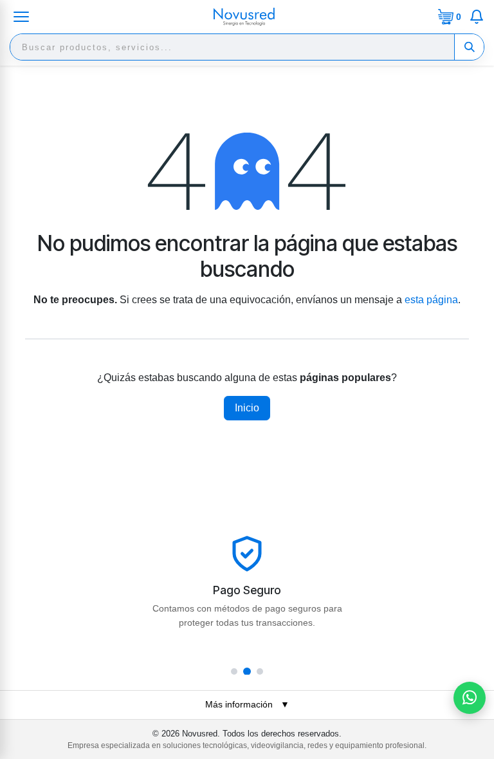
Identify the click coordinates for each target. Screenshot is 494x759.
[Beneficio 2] (247, 671)
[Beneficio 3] (260, 671)
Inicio (247, 407)
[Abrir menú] (21, 16)
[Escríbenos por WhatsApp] (469, 698)
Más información (247, 704)
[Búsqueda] (469, 47)
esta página (431, 299)
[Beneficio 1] (234, 671)
